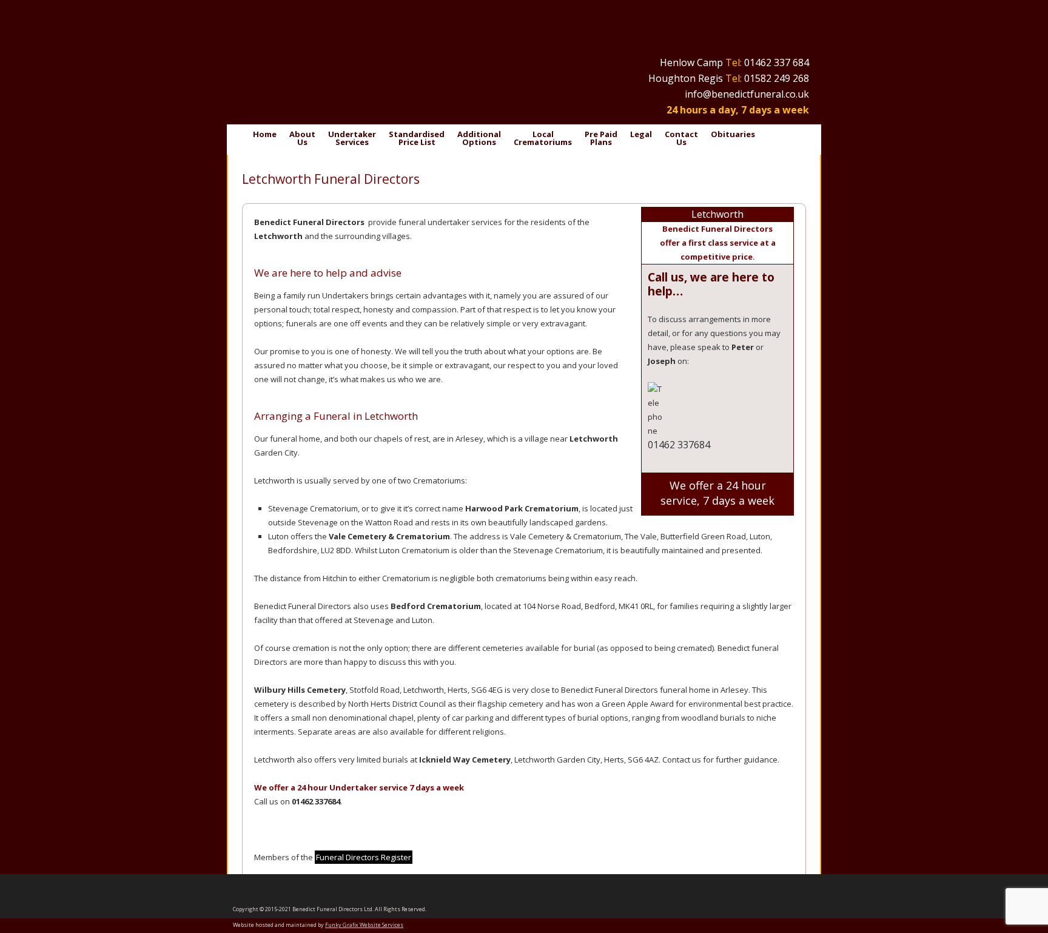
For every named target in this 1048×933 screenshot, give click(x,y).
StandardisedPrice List (417, 138)
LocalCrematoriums (543, 138)
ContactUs (681, 138)
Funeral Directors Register (363, 857)
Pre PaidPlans (601, 138)
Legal (641, 134)
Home (265, 134)
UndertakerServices (352, 138)
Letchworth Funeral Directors (331, 178)
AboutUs (302, 138)
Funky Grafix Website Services (364, 925)
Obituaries (733, 134)
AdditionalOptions (479, 138)
